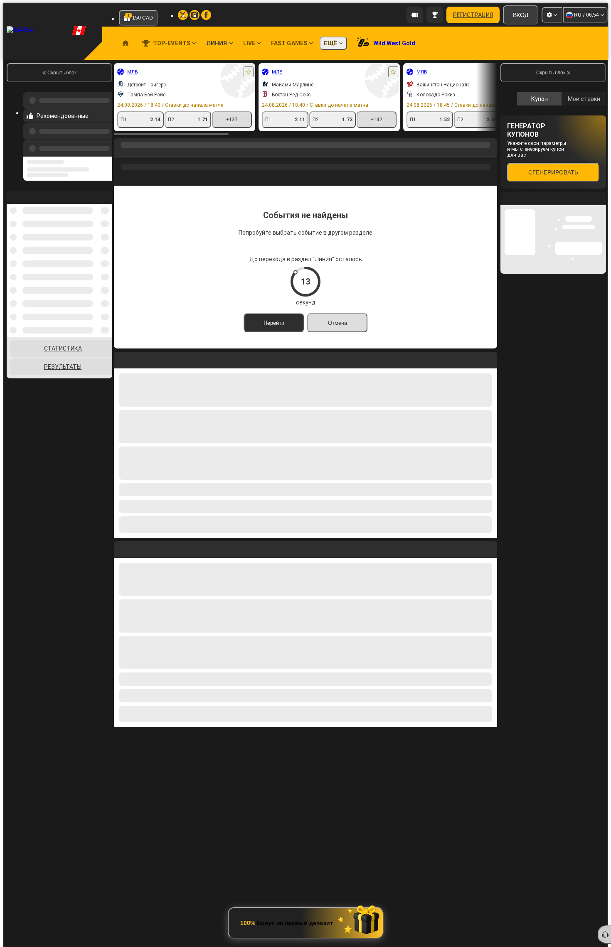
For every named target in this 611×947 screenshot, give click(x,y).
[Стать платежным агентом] (415, 15)
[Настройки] (552, 15)
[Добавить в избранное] (249, 71)
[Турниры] (434, 15)
